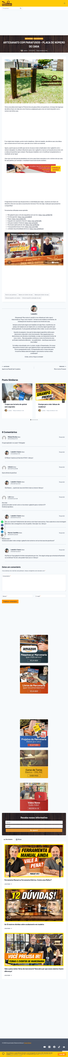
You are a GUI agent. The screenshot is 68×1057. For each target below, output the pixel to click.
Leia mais (8, 884)
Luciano (10, 410)
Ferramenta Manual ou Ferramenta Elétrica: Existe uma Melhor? (28, 880)
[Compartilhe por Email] (2, 535)
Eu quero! (34, 830)
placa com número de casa (26, 294)
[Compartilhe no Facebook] (2, 525)
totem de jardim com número (12, 298)
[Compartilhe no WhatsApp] (2, 522)
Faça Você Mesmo (38, 38)
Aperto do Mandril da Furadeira (11, 368)
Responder (62, 437)
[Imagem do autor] (22, 50)
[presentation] (17, 391)
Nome (5, 596)
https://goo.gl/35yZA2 (32, 225)
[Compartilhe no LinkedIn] (2, 532)
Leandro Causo (16, 452)
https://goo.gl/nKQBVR (25, 217)
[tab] (30, 419)
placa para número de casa (42, 294)
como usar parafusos (11, 294)
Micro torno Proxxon (60, 368)
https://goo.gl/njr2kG (31, 223)
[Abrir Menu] (64, 3)
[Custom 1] (64, 1047)
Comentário (7, 576)
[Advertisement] (34, 23)
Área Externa (29, 38)
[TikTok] (59, 1047)
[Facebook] (54, 1047)
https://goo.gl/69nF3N (45, 215)
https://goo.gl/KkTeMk (34, 221)
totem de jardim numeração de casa (31, 298)
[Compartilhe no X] (2, 528)
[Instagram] (49, 1047)
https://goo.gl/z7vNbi (31, 227)
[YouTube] (44, 1047)
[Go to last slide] (4, 401)
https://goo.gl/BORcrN (36, 229)
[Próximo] (63, 401)
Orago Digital (27, 1043)
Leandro (25, 50)
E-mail (38, 596)
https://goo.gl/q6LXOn (19, 219)
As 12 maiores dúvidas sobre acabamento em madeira (24, 924)
